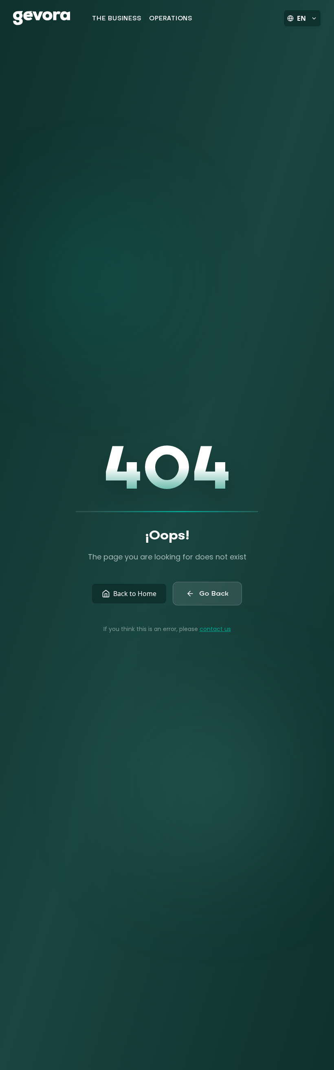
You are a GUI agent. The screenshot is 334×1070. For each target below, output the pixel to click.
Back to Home (134, 593)
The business (116, 18)
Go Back (214, 593)
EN (301, 18)
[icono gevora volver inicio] (41, 18)
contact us (215, 629)
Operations (170, 18)
